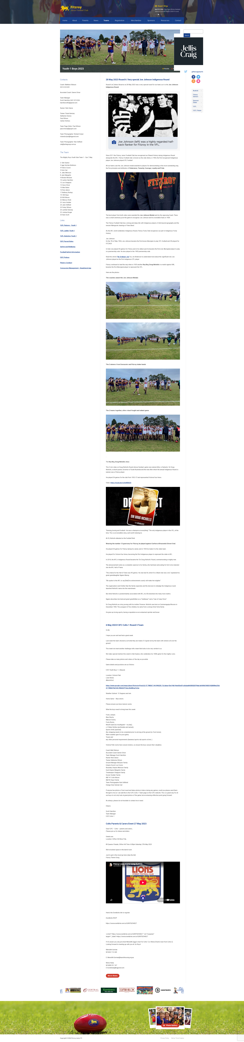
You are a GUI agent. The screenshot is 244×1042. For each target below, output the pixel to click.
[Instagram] (193, 81)
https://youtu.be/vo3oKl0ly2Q (120, 483)
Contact (178, 20)
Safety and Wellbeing (67, 247)
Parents (85, 20)
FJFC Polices (64, 257)
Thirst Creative (177, 1038)
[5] (162, 14)
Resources (165, 20)
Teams (106, 20)
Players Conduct (66, 263)
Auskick (195, 91)
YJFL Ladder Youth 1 (67, 231)
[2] (157, 14)
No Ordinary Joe (123, 257)
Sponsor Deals (196, 101)
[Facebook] (193, 77)
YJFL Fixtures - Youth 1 (68, 225)
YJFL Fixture (197, 110)
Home (65, 20)
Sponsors (151, 20)
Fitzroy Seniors (195, 95)
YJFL (194, 106)
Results (166, 68)
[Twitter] (198, 77)
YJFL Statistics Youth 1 (68, 236)
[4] (160, 14)
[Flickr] (198, 81)
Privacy (165, 1038)
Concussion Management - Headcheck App (75, 268)
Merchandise (136, 20)
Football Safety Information (70, 252)
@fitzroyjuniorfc (197, 72)
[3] (158, 14)
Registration (119, 20)
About (74, 20)
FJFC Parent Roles (66, 241)
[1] (155, 14)
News (96, 20)
